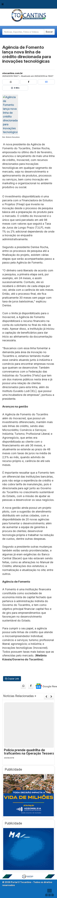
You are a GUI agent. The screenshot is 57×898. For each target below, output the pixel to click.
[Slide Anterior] (46, 696)
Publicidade (13, 769)
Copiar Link (13, 678)
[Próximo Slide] (51, 696)
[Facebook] (28, 81)
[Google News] (46, 81)
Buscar (49, 31)
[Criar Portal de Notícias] (49, 892)
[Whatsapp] (10, 81)
